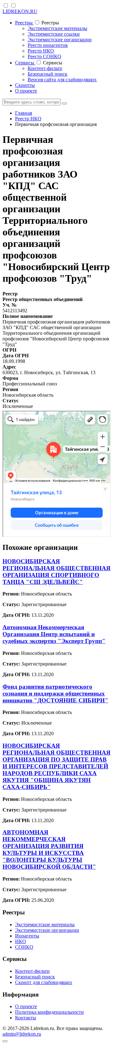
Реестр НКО (41, 50)
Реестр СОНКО (44, 56)
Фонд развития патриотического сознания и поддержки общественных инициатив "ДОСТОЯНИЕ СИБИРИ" (55, 693)
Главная (23, 113)
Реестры (24, 22)
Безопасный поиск (47, 74)
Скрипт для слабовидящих (43, 982)
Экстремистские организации (60, 39)
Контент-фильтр (45, 68)
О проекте (26, 90)
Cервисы (25, 62)
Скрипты (25, 85)
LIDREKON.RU (20, 11)
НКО (20, 941)
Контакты (25, 1017)
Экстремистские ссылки (54, 34)
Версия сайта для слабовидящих (62, 79)
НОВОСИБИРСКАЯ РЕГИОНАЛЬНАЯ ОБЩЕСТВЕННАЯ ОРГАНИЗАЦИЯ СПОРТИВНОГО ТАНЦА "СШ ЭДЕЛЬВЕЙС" (56, 571)
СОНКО (24, 947)
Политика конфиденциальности (49, 1012)
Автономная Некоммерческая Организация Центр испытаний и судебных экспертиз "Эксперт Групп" (54, 634)
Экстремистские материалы (57, 28)
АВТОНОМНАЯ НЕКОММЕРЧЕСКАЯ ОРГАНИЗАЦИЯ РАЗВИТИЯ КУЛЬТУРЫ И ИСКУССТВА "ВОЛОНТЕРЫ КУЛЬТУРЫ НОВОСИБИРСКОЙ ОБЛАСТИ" (49, 849)
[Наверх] (5, 1041)
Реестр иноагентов (48, 45)
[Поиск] (64, 103)
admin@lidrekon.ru (22, 1034)
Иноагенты (27, 935)
